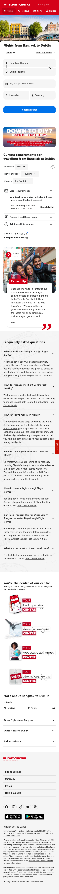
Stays (39, 11)
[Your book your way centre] (29, 605)
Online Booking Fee (25, 854)
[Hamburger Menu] (5, 4)
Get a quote (43, 4)
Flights (10, 11)
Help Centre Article (29, 479)
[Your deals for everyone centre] (29, 629)
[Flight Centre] (20, 4)
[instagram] (14, 807)
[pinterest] (35, 807)
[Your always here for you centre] (29, 676)
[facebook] (6, 807)
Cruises (52, 11)
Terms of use (37, 882)
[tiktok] (21, 807)
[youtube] (28, 807)
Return (9, 53)
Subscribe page (11, 428)
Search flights (29, 109)
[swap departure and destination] (50, 67)
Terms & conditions (20, 882)
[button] (16, 95)
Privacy (6, 882)
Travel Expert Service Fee (41, 849)
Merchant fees (25, 858)
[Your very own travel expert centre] (29, 652)
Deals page (24, 421)
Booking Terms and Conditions (41, 861)
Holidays (25, 11)
